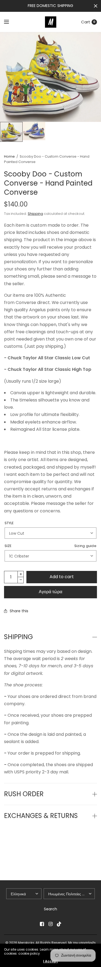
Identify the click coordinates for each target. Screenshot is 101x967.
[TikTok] (59, 924)
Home (9, 156)
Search (50, 909)
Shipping (35, 213)
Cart (85, 22)
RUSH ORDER (24, 794)
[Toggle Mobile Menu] (10, 22)
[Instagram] (50, 924)
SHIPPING (18, 637)
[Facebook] (42, 924)
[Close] (95, 6)
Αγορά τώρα (50, 592)
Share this (19, 611)
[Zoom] (50, 77)
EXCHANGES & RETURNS (41, 816)
